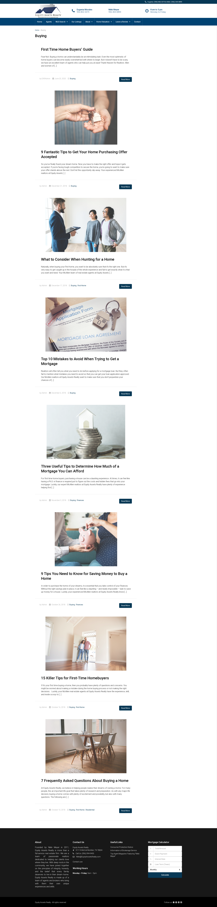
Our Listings (77, 22)
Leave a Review (122, 22)
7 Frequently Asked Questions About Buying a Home (84, 780)
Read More (125, 79)
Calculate (165, 875)
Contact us (77, 862)
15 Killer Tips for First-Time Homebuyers (75, 678)
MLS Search (60, 22)
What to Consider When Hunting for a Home (77, 259)
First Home (82, 286)
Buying (72, 79)
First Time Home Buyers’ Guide (67, 49)
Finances (80, 500)
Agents (49, 22)
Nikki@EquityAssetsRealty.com (88, 857)
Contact (137, 22)
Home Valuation (103, 22)
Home (39, 22)
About (87, 22)
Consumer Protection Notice (121, 847)
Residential (90, 810)
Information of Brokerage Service (123, 850)
